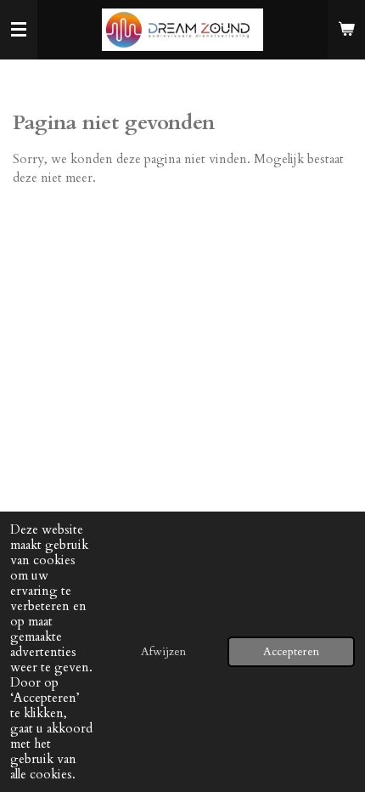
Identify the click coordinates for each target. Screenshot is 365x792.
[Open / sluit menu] (18, 29)
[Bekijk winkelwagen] (346, 29)
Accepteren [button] (291, 651)
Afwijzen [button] (163, 651)
